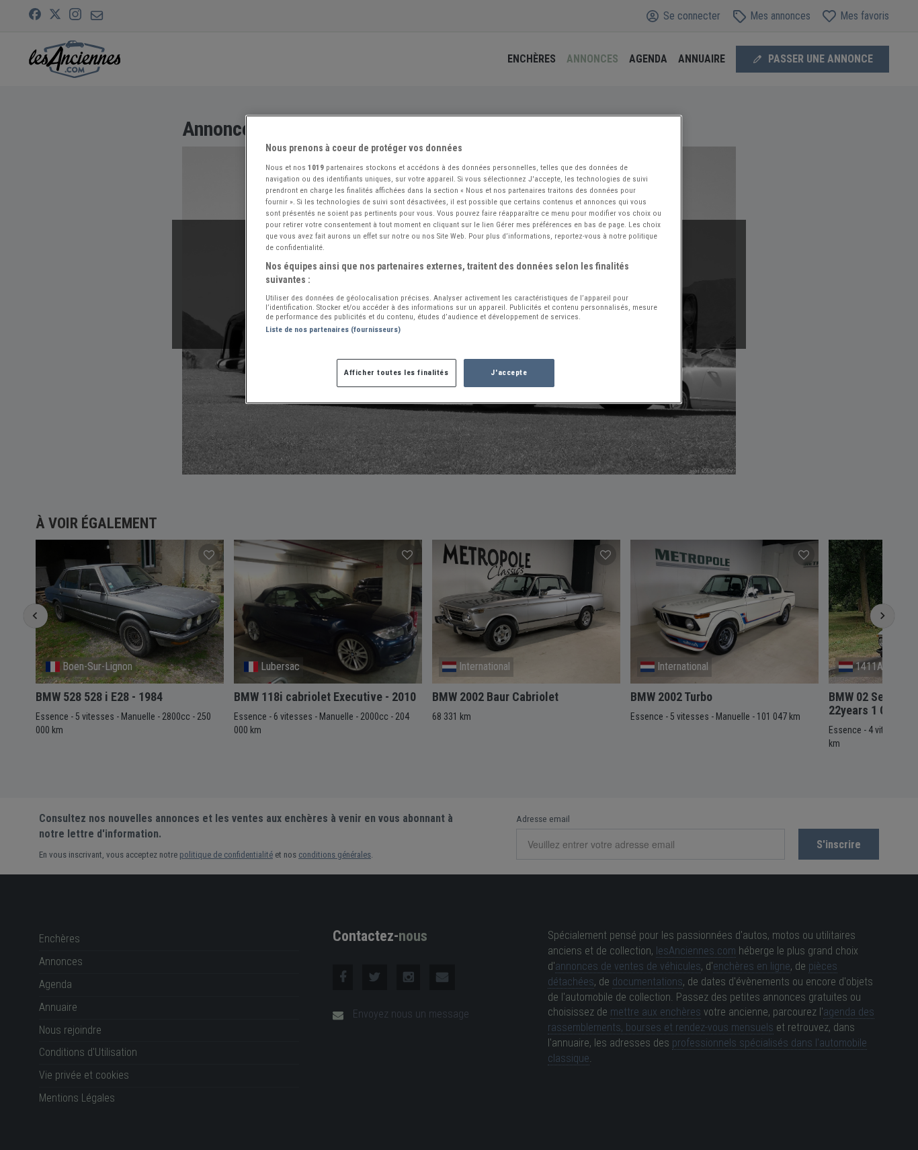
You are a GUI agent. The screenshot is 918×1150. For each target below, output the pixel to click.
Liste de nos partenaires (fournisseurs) (333, 329)
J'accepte (509, 372)
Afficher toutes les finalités (396, 372)
